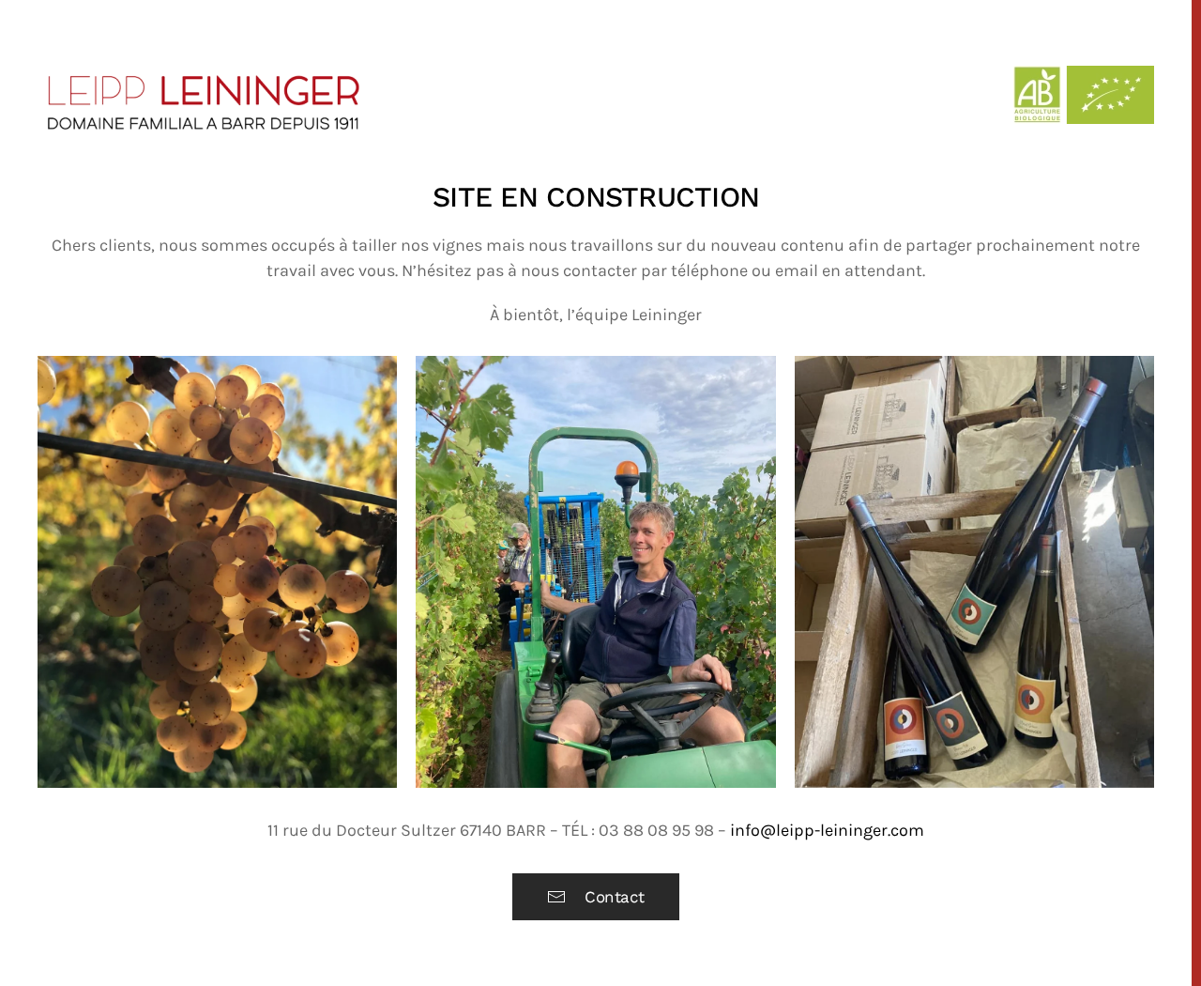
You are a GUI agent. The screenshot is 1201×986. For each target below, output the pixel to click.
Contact (615, 896)
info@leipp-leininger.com (827, 830)
